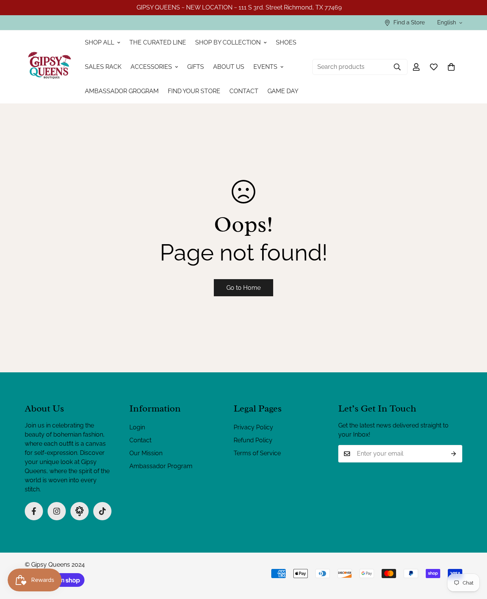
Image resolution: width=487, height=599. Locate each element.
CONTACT (243, 91)
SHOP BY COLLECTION (228, 42)
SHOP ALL (99, 42)
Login (137, 427)
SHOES (286, 42)
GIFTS (195, 66)
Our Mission (145, 453)
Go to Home (243, 287)
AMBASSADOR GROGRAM (122, 91)
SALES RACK (103, 66)
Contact (140, 440)
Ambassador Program (161, 466)
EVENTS (265, 66)
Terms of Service (257, 453)
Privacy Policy (253, 427)
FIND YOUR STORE (194, 91)
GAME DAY (282, 91)
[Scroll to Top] (472, 557)
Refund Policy (253, 440)
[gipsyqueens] (49, 67)
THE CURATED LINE (157, 42)
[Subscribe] (453, 453)
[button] (451, 67)
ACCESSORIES (151, 66)
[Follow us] (34, 511)
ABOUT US (228, 66)
